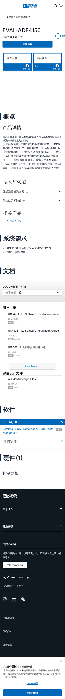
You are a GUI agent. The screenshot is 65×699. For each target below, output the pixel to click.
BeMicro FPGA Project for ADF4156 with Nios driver (32, 430)
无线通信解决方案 (15, 191)
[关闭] (61, 661)
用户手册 (11, 58)
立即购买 (27, 44)
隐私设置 (7, 644)
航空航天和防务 (14, 200)
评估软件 (41, 58)
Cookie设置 (32, 683)
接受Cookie (32, 692)
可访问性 (7, 631)
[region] (32, 678)
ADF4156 (15, 220)
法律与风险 (8, 618)
